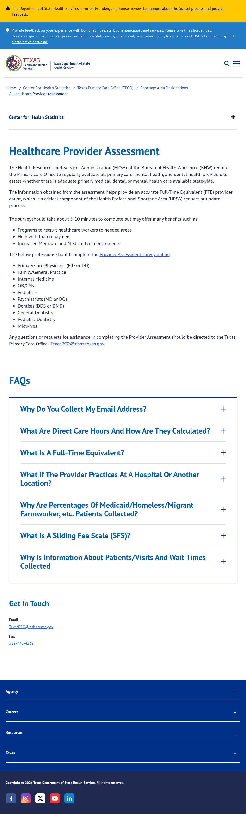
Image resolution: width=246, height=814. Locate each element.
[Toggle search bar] (225, 63)
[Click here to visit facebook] (11, 798)
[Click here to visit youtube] (54, 798)
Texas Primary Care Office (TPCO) (105, 87)
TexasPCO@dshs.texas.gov (77, 344)
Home (11, 87)
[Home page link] (48, 63)
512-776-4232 (21, 643)
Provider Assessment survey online (135, 254)
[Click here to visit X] (40, 798)
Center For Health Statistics (46, 87)
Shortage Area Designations (164, 87)
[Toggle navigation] (234, 63)
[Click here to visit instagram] (25, 798)
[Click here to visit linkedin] (69, 798)
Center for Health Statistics (36, 117)
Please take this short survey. (188, 30)
